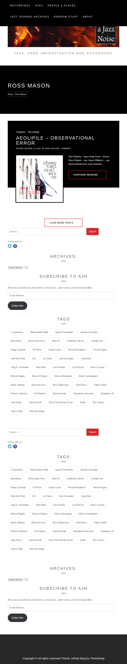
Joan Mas (86, 358)
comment (65, 148)
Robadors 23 (107, 393)
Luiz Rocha (77, 367)
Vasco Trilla (16, 411)
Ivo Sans (47, 358)
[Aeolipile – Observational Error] (39, 179)
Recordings (20, 5)
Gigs (39, 5)
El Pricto (37, 349)
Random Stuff (66, 16)
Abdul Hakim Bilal (39, 332)
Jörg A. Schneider (20, 367)
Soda (82, 402)
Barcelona (16, 341)
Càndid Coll (97, 341)
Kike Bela (41, 367)
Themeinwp (97, 658)
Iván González (66, 358)
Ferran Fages (100, 349)
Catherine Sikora (75, 341)
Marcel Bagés (18, 376)
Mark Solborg (17, 384)
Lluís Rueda (59, 367)
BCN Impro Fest (36, 341)
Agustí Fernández (64, 332)
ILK (34, 358)
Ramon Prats (59, 393)
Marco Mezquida (63, 376)
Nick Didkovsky (61, 384)
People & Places (62, 5)
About (88, 16)
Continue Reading (85, 174)
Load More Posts (61, 222)
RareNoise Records (83, 393)
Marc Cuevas (98, 367)
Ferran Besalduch (77, 349)
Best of (56, 341)
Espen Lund (55, 349)
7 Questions (17, 332)
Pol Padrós (40, 393)
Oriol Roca (81, 384)
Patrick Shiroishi (19, 393)
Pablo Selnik (100, 384)
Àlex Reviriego (37, 411)
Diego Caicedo (18, 349)
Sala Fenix (16, 402)
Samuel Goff (35, 402)
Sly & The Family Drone (61, 402)
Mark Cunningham (88, 376)
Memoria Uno (38, 384)
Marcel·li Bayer (39, 376)
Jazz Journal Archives (29, 16)
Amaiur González (89, 332)
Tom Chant (97, 402)
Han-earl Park (18, 358)
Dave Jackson (52, 148)
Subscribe (17, 305)
